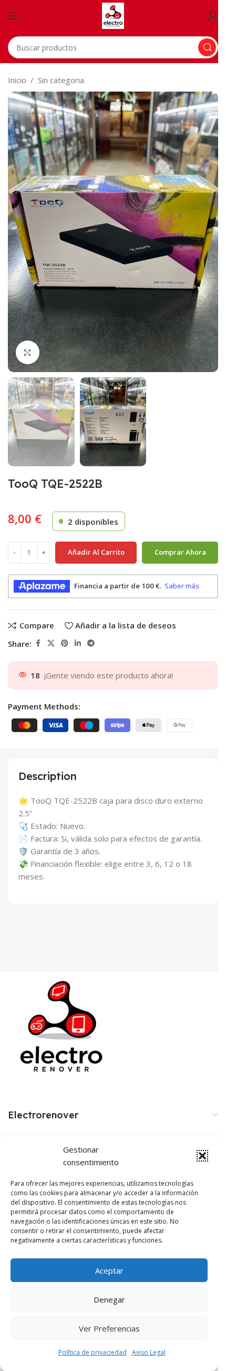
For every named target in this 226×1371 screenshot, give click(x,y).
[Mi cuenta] (212, 15)
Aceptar (109, 1270)
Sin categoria (61, 80)
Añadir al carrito (96, 552)
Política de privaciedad (92, 1352)
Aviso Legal (149, 1352)
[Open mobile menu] (13, 15)
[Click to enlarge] (27, 352)
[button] (202, 1155)
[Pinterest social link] (64, 643)
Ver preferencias (109, 1328)
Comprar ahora (180, 552)
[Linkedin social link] (77, 643)
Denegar (109, 1299)
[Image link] (63, 1026)
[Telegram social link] (91, 643)
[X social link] (51, 643)
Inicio (17, 80)
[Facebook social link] (38, 643)
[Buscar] (207, 47)
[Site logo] (113, 14)
